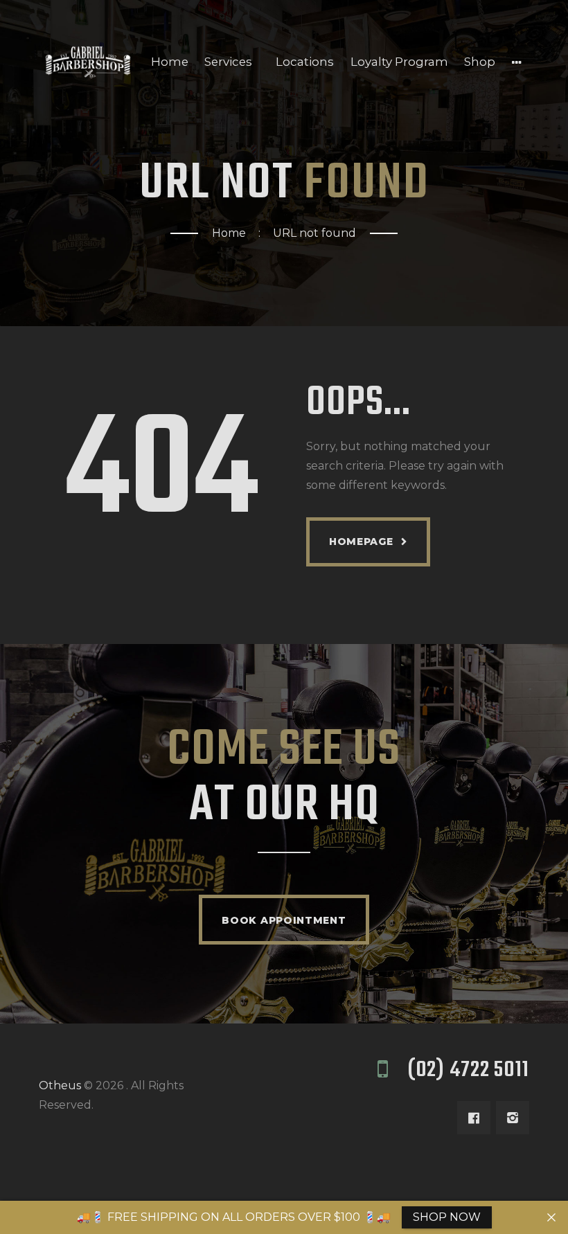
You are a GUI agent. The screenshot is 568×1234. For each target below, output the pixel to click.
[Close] (551, 1217)
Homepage (361, 541)
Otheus (60, 1085)
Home (229, 233)
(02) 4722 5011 (468, 1070)
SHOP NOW (447, 1217)
